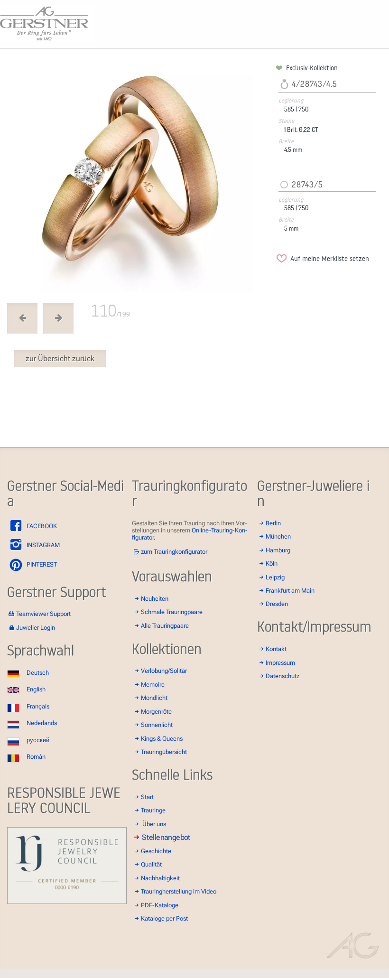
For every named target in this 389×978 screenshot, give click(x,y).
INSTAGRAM (42, 545)
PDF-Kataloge (159, 905)
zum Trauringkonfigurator (174, 551)
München (278, 536)
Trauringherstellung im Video (178, 891)
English (36, 689)
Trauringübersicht (164, 751)
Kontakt (276, 648)
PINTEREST (41, 564)
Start (147, 797)
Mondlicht (154, 697)
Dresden (277, 603)
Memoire (153, 684)
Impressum (280, 662)
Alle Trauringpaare (165, 625)
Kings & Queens (162, 738)
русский (38, 740)
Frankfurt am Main (290, 590)
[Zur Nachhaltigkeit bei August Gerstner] (67, 901)
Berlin (273, 523)
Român (36, 756)
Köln (272, 563)
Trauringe (153, 810)
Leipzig (275, 577)
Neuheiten (154, 598)
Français (38, 706)
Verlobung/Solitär (164, 670)
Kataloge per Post (164, 918)
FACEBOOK (41, 526)
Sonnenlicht (157, 724)
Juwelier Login (35, 627)
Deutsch (38, 672)
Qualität (151, 864)
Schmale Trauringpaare (172, 611)
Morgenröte (156, 711)
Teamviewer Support (43, 613)
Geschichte (156, 851)
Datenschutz (282, 676)
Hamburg (278, 550)
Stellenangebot (166, 837)
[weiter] (140, 178)
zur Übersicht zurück (60, 358)
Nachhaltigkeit (160, 878)
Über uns (154, 824)
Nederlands (42, 723)
